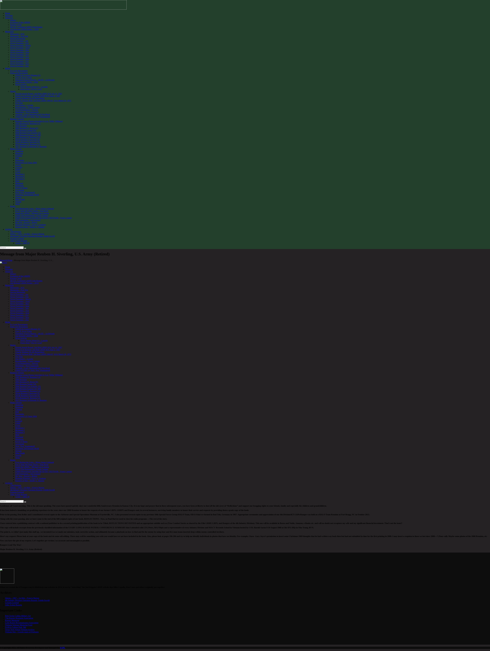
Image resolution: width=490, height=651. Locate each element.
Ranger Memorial (12, 620)
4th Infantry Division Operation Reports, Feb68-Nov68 (27, 600)
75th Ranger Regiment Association (19, 618)
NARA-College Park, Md (15, 627)
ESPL (62, 648)
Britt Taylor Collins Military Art (18, 616)
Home (2, 260)
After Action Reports (13, 605)
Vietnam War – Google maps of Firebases (22, 632)
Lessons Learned (12, 603)
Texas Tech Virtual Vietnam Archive (19, 630)
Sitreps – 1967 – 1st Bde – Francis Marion (22, 598)
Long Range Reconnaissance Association (21, 623)
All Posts (8, 260)
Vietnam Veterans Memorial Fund (18, 625)
